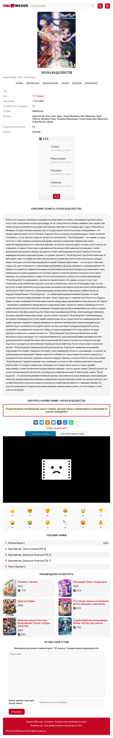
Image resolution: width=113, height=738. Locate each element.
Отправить (17, 712)
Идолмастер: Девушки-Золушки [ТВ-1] (29, 560)
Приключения (50, 83)
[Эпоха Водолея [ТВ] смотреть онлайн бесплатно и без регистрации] (65, 422)
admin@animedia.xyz (36, 731)
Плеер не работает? (56, 428)
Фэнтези (77, 83)
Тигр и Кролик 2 (17, 566)
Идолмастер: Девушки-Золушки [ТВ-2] (29, 554)
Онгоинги (49, 722)
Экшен (65, 83)
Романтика (91, 83)
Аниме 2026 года (34, 722)
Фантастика (33, 83)
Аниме (19, 83)
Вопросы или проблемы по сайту (71, 722)
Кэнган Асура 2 (16, 543)
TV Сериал (38, 96)
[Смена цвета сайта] (100, 6)
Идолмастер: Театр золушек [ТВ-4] (27, 548)
